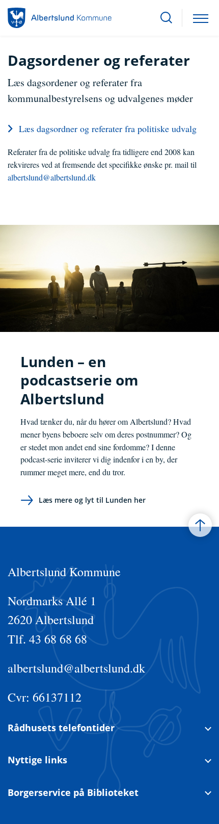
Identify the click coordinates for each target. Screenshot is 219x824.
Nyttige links (37, 760)
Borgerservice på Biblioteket (73, 793)
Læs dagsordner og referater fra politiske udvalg (108, 128)
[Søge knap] (166, 18)
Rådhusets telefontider (61, 728)
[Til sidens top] (200, 525)
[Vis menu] (200, 18)
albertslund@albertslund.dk (52, 177)
